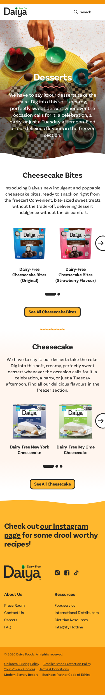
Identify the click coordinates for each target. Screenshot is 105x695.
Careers (10, 619)
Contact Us (14, 612)
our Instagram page (46, 530)
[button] (50, 294)
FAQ (7, 627)
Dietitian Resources (71, 619)
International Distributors (77, 612)
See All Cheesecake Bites (52, 311)
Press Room (14, 605)
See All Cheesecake (52, 483)
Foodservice (65, 605)
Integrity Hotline (69, 627)
